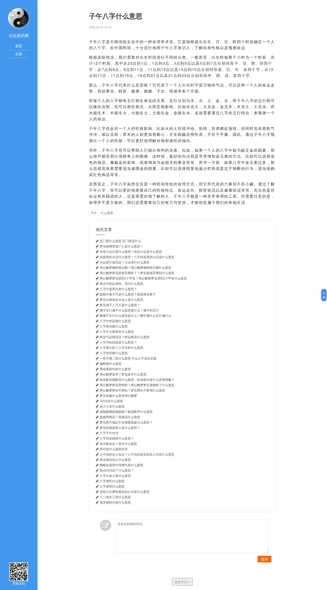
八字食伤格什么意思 (114, 326)
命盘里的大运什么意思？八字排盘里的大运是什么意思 (137, 257)
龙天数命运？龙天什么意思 (118, 443)
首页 (18, 45)
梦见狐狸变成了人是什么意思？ (121, 246)
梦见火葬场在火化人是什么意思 (121, 299)
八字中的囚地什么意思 (115, 321)
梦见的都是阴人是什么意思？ (120, 427)
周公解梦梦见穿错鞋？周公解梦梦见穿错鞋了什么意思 (137, 385)
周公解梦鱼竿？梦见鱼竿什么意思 (123, 374)
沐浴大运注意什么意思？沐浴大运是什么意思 (131, 251)
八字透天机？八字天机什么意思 (121, 347)
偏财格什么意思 (110, 363)
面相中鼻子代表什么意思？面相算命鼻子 (128, 294)
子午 (94, 213)
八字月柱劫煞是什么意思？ (118, 342)
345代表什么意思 (111, 401)
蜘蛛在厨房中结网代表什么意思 (121, 465)
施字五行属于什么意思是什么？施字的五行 (129, 310)
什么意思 (107, 213)
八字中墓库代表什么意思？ (118, 289)
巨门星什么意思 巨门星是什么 (120, 241)
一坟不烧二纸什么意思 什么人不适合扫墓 (128, 358)
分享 (323, 295)
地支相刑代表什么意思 (115, 502)
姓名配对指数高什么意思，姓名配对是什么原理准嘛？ (137, 379)
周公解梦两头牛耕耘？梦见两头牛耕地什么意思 (132, 390)
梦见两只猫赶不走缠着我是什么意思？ (126, 422)
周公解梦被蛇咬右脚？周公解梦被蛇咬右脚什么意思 (135, 267)
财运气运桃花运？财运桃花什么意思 (124, 337)
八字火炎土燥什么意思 (115, 475)
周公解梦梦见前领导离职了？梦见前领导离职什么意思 (137, 273)
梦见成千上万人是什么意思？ (120, 305)
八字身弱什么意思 (112, 486)
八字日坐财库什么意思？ (117, 438)
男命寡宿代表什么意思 (115, 369)
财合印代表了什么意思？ (117, 470)
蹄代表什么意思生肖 (114, 449)
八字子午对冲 (109, 433)
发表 (264, 559)
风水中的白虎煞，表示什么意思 (121, 283)
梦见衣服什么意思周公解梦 (118, 395)
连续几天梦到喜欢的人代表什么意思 (124, 491)
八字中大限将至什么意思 (117, 331)
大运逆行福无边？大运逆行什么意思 (124, 262)
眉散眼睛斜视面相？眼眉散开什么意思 (126, 411)
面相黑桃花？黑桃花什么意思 (120, 417)
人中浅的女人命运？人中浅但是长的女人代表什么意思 (137, 454)
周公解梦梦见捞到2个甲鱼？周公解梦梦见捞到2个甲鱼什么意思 (143, 278)
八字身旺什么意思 (112, 481)
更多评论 (181, 582)
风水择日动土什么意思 (115, 459)
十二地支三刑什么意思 (115, 497)
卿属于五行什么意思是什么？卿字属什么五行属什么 (135, 315)
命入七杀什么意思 (112, 406)
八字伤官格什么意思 (114, 353)
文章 (18, 53)
